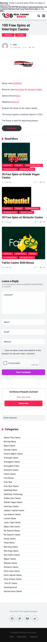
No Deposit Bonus (10, 169)
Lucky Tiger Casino (12, 522)
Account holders (35, 89)
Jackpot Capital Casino (14, 510)
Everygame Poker (11, 466)
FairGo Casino (20, 254)
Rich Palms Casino (12, 555)
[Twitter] (20, 618)
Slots (18, 96)
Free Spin (21, 35)
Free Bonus (8, 35)
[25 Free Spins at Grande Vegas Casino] (23, 157)
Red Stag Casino (11, 551)
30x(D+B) (15, 102)
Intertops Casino (11, 506)
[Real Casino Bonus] (15, 15)
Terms (12, 636)
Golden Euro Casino (12, 498)
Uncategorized (10, 587)
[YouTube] (27, 618)
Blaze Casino (9, 446)
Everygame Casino (12, 462)
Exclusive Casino (11, 470)
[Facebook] (12, 618)
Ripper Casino (10, 559)
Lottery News (10, 518)
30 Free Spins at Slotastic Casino (22, 217)
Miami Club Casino (12, 526)
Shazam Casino (10, 563)
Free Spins (19, 89)
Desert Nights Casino (13, 454)
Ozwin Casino (10, 538)
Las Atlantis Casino (12, 514)
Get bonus (12, 128)
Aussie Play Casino (12, 437)
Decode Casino (10, 450)
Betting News (10, 441)
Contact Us (34, 636)
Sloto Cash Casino (12, 571)
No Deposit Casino (26, 169)
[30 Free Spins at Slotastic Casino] (23, 200)
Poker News (9, 543)
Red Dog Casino (11, 547)
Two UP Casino (10, 583)
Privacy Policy (22, 636)
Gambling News (10, 490)
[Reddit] (35, 618)
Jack (15, 44)
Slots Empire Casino (13, 579)
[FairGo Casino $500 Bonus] (23, 243)
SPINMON (17, 83)
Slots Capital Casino (13, 575)
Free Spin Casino (11, 486)
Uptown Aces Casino (13, 591)
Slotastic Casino (26, 212)
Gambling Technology (13, 494)
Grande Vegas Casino (33, 165)
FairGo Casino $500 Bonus (18, 262)
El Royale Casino (11, 458)
